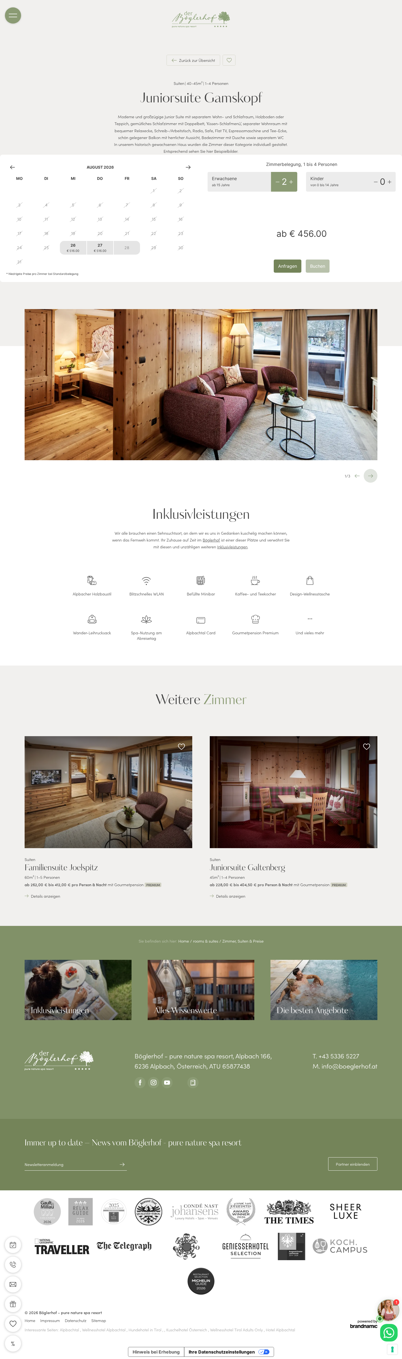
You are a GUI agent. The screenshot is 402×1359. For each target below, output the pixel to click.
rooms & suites (206, 941)
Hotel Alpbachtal (280, 1329)
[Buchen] (13, 1245)
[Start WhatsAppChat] (389, 1332)
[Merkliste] (13, 1324)
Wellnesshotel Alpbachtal (104, 1329)
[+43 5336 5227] (13, 1265)
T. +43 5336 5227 (336, 1055)
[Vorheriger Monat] (12, 167)
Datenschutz (75, 1320)
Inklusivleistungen (232, 546)
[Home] (201, 19)
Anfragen (287, 266)
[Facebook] (140, 1082)
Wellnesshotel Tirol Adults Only (237, 1329)
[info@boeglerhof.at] (13, 1284)
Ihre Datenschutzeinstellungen (222, 1352)
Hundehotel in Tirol (145, 1329)
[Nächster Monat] (188, 167)
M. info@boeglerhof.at (345, 1065)
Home (184, 941)
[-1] (277, 182)
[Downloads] (193, 1082)
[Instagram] (153, 1082)
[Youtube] (167, 1082)
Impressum (50, 1320)
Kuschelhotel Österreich (187, 1329)
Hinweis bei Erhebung (156, 1352)
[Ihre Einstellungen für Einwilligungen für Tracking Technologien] (392, 1349)
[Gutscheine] (13, 1304)
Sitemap (98, 1320)
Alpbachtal (70, 1329)
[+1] (291, 182)
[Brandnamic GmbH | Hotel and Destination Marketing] (363, 1323)
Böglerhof (211, 540)
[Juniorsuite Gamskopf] (201, 384)
